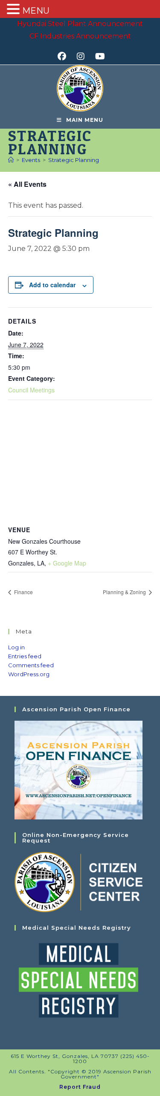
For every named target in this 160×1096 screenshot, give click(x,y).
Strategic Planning (73, 159)
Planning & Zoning (125, 591)
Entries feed (24, 656)
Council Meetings (31, 390)
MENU (35, 11)
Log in (16, 647)
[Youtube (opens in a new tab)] (99, 56)
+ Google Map (67, 563)
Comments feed (31, 665)
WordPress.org (28, 674)
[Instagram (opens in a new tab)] (83, 56)
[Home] (11, 159)
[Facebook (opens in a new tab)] (64, 56)
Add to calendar (52, 284)
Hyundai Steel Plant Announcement (80, 24)
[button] (14, 10)
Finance (23, 591)
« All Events (27, 184)
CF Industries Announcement (80, 36)
